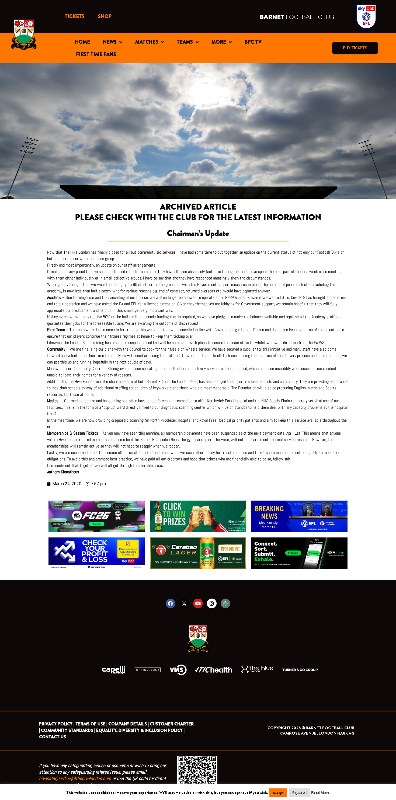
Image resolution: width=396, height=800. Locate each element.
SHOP (105, 16)
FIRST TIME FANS (96, 54)
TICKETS (75, 16)
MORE (218, 42)
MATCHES (146, 42)
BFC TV (253, 42)
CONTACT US (52, 737)
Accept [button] (278, 792)
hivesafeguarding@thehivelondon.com (75, 778)
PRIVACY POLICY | (56, 724)
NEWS (110, 42)
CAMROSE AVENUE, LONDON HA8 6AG (317, 733)
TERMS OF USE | (91, 724)
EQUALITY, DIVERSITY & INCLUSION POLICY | (140, 730)
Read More (320, 792)
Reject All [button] (299, 792)
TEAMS (185, 42)
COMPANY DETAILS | (128, 724)
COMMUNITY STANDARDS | (68, 730)
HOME (82, 42)
